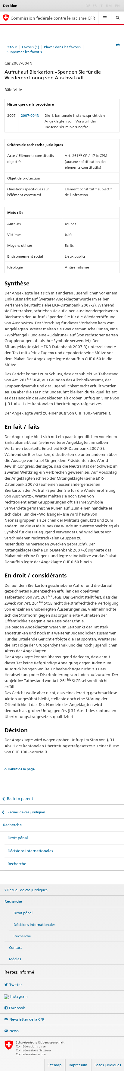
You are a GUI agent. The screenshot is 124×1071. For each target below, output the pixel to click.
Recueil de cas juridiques (26, 812)
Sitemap (54, 1065)
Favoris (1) (30, 47)
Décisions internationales (30, 850)
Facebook (17, 1008)
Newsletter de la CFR (27, 1019)
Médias (15, 959)
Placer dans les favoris (62, 47)
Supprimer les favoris (24, 51)
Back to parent (20, 798)
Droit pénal (18, 837)
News (14, 1030)
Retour (11, 47)
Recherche (12, 824)
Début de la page (21, 769)
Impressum (78, 1065)
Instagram (19, 996)
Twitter (15, 984)
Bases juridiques (108, 1065)
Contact (15, 947)
